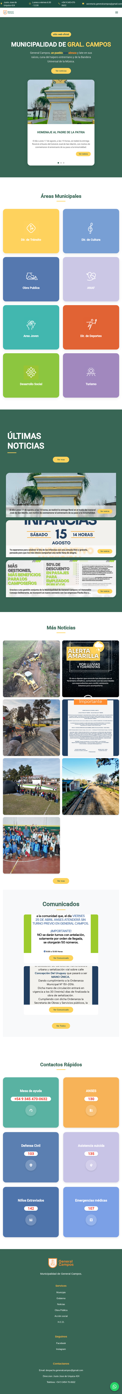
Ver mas (61, 459)
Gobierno (61, 1298)
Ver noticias (61, 71)
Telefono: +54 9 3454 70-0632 (61, 1382)
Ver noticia (83, 154)
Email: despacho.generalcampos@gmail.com (61, 1370)
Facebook (61, 1343)
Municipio (61, 1292)
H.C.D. (61, 1322)
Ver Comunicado (61, 958)
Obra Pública (61, 1310)
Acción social (61, 1316)
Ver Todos (61, 1026)
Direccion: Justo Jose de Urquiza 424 (61, 1376)
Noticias (61, 1304)
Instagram (61, 1349)
